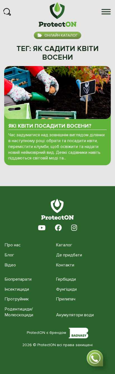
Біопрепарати (18, 279)
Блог (9, 255)
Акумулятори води (75, 315)
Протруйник (17, 299)
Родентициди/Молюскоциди (19, 312)
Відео (10, 265)
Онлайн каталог (61, 35)
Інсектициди (17, 289)
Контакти (65, 265)
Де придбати (69, 255)
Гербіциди (66, 279)
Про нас (13, 245)
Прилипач (65, 299)
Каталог (64, 245)
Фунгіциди (66, 289)
